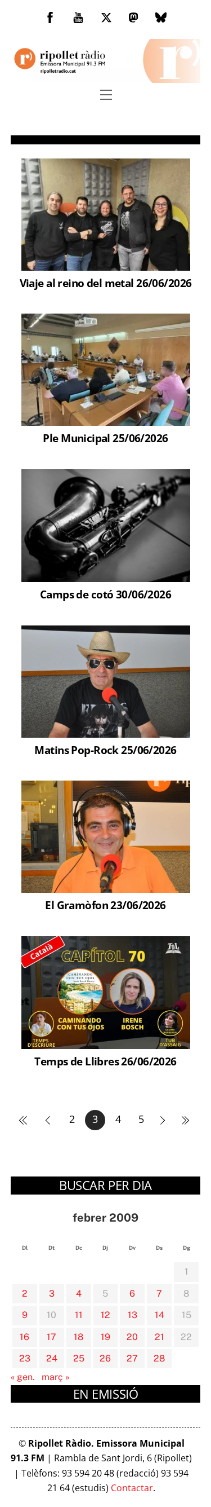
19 (105, 1337)
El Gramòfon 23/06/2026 (105, 905)
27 (132, 1358)
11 (79, 1315)
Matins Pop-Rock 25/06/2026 (105, 749)
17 (51, 1337)
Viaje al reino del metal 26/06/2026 (106, 282)
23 (24, 1358)
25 (78, 1358)
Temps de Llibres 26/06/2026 (105, 1061)
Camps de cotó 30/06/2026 (105, 594)
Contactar (132, 1488)
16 (24, 1337)
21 (159, 1337)
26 (105, 1358)
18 (78, 1337)
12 (105, 1315)
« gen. (23, 1377)
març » (56, 1377)
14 (159, 1315)
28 (159, 1358)
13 (132, 1315)
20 (132, 1337)
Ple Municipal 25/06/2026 (105, 438)
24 (51, 1358)
